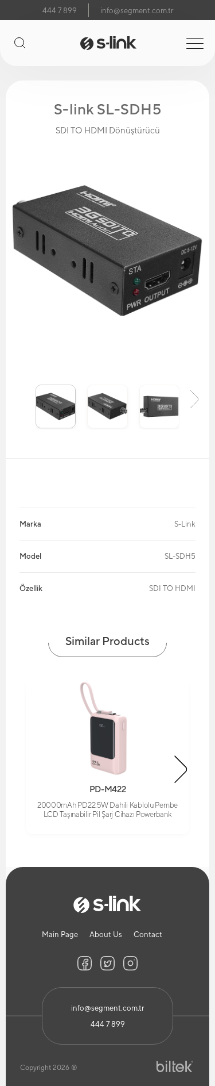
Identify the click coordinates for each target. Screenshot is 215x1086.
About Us (105, 934)
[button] (21, 398)
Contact (148, 934)
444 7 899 (59, 10)
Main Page (60, 934)
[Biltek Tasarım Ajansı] (175, 1067)
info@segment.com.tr (136, 10)
